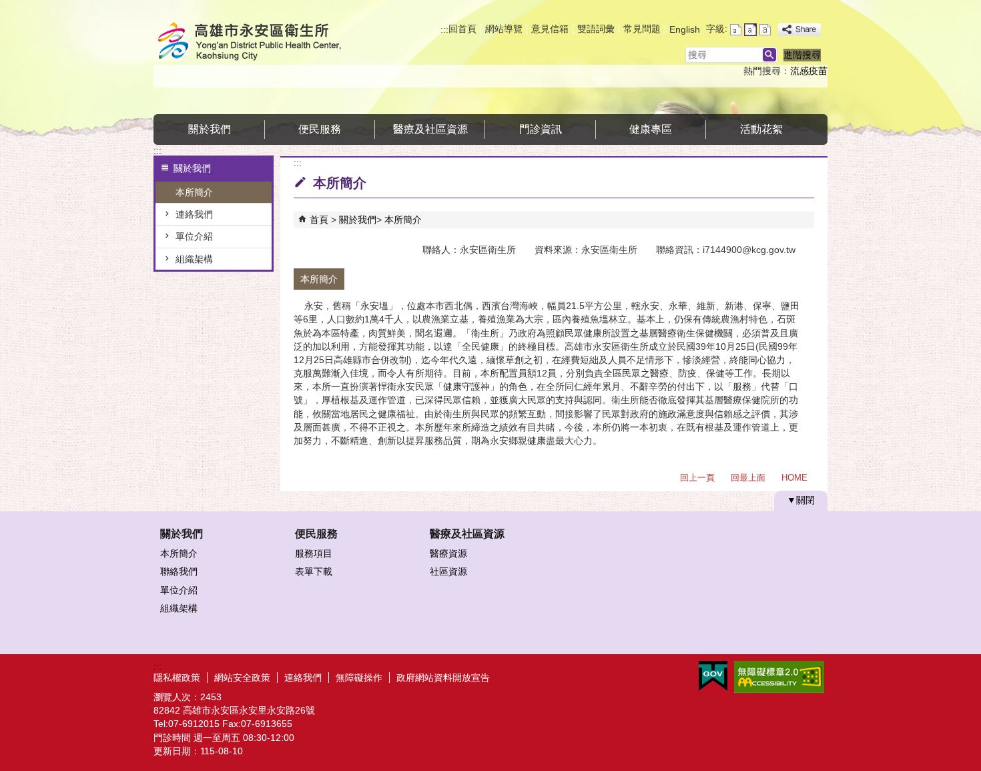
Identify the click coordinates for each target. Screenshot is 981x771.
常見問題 (642, 28)
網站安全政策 (242, 677)
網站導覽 (504, 28)
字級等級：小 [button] (735, 29)
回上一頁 (697, 478)
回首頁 (462, 28)
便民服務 (319, 129)
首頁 (319, 219)
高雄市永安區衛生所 (266, 42)
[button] (769, 54)
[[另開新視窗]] (799, 29)
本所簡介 (194, 192)
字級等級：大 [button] (765, 29)
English (684, 29)
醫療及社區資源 (430, 129)
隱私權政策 (176, 677)
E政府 (713, 676)
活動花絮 (761, 129)
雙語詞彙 (596, 28)
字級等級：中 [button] (750, 29)
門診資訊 (540, 129)
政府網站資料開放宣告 (443, 677)
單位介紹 (194, 236)
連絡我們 (194, 214)
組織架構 (194, 259)
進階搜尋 (802, 54)
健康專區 (650, 129)
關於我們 (209, 129)
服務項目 (313, 553)
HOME (794, 478)
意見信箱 (550, 28)
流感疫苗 (809, 70)
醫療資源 (448, 553)
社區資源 (448, 571)
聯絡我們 (179, 571)
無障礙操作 (359, 677)
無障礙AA (779, 677)
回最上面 (748, 478)
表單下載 (313, 571)
